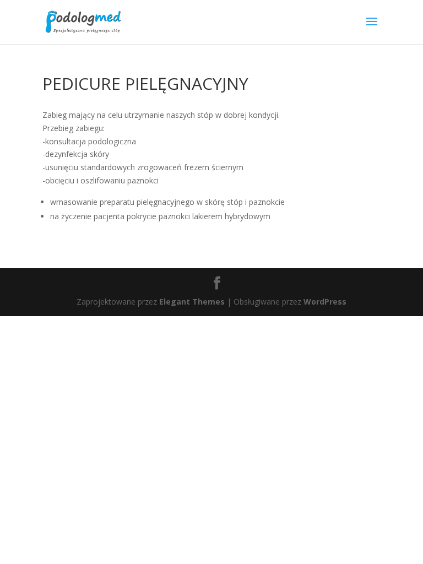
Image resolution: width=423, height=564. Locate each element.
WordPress (324, 301)
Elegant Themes (192, 301)
